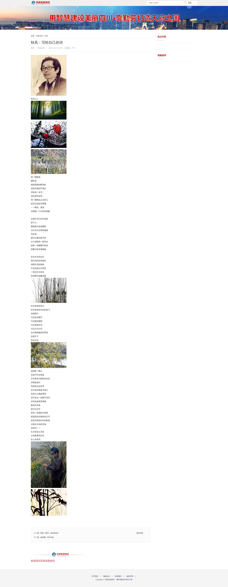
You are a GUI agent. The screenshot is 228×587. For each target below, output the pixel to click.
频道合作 (106, 576)
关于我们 (95, 576)
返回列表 (139, 533)
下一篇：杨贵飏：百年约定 (44, 537)
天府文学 (39, 36)
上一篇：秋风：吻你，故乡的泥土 (46, 533)
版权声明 (130, 576)
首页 (32, 36)
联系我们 (118, 576)
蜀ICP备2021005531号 (124, 579)
